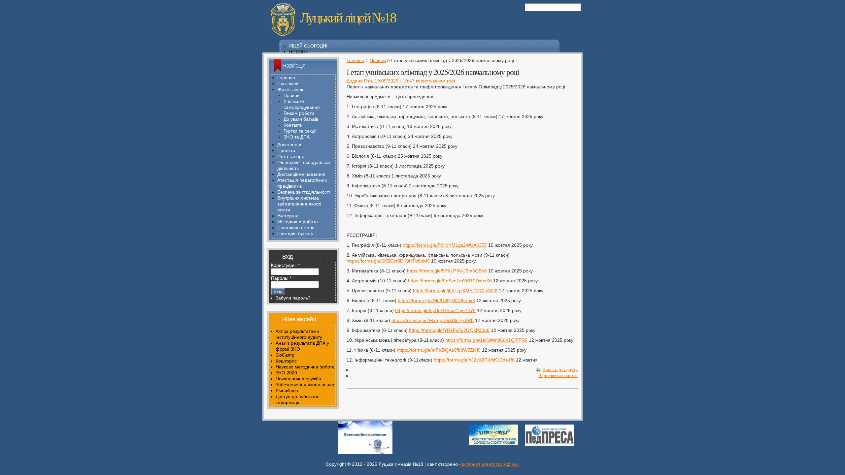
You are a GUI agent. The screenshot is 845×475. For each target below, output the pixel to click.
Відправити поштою (558, 375)
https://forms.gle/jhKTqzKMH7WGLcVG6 (455, 290)
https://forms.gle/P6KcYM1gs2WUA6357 (445, 245)
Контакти (293, 125)
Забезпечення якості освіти (305, 384)
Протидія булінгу (295, 233)
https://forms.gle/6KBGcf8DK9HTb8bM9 (388, 261)
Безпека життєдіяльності (303, 192)
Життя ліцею (291, 89)
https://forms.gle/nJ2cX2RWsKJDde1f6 (474, 360)
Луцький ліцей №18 (347, 17)
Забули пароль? (293, 298)
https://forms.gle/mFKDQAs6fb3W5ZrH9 (439, 350)
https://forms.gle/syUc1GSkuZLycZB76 (435, 310)
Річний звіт (287, 390)
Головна (355, 60)
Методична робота (297, 221)
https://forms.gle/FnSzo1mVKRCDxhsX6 (450, 280)
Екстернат (288, 215)
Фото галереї (291, 156)
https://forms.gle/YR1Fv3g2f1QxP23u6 (449, 330)
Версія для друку (560, 369)
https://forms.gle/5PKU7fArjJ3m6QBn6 (447, 270)
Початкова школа (296, 227)
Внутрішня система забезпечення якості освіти (299, 203)
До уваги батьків (301, 119)
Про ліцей (288, 83)
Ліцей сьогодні (308, 45)
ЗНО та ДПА (297, 137)
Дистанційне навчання (301, 174)
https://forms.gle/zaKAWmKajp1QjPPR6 (486, 340)
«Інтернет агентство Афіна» (489, 464)
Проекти (286, 150)
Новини (299, 51)
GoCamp (285, 355)
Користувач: (285, 265)
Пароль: (281, 278)
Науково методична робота (305, 366)
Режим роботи (299, 113)
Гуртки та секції (300, 131)
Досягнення (290, 144)
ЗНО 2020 (286, 372)
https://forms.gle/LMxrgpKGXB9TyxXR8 (432, 320)
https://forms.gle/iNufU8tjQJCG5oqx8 (436, 300)
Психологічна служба (298, 378)
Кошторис (286, 361)
